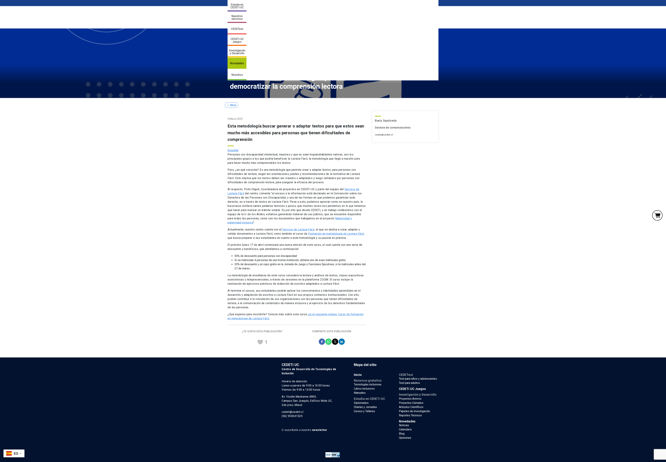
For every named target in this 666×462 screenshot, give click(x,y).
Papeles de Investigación (414, 411)
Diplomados (361, 403)
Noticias (404, 425)
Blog (401, 433)
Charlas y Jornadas (365, 407)
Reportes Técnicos (410, 415)
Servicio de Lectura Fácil (298, 229)
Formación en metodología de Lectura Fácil (336, 233)
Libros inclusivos (364, 388)
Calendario (405, 429)
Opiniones (405, 437)
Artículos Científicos (411, 407)
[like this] (260, 342)
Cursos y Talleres (364, 411)
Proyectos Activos (410, 398)
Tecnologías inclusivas (367, 384)
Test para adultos (409, 383)
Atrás (231, 105)
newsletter (319, 430)
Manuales (360, 392)
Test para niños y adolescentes (418, 378)
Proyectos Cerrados (411, 403)
